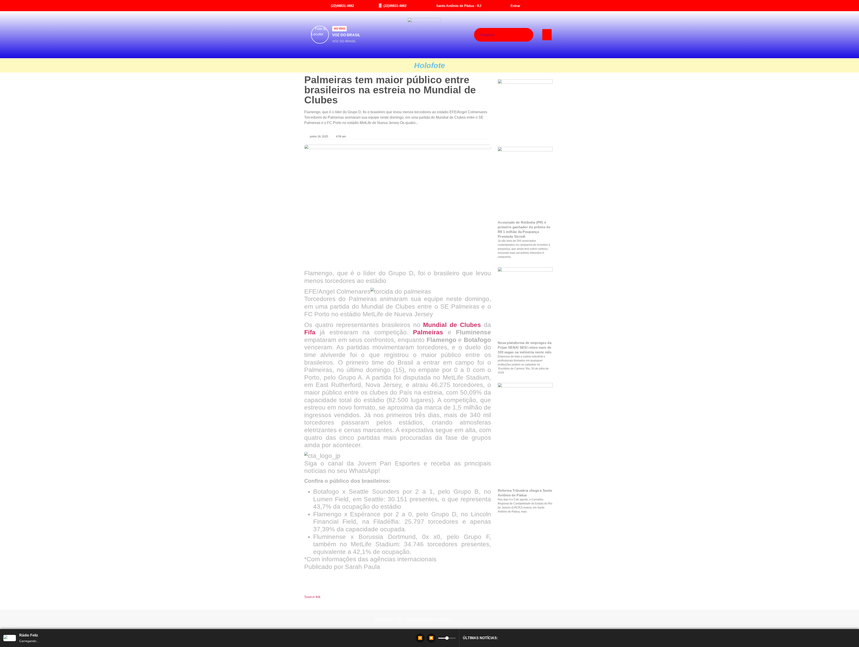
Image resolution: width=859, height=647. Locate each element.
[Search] (520, 34)
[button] (547, 34)
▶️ (420, 638)
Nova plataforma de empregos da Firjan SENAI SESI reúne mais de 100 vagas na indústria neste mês (525, 347)
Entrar (515, 6)
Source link (312, 597)
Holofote (429, 65)
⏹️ (431, 638)
